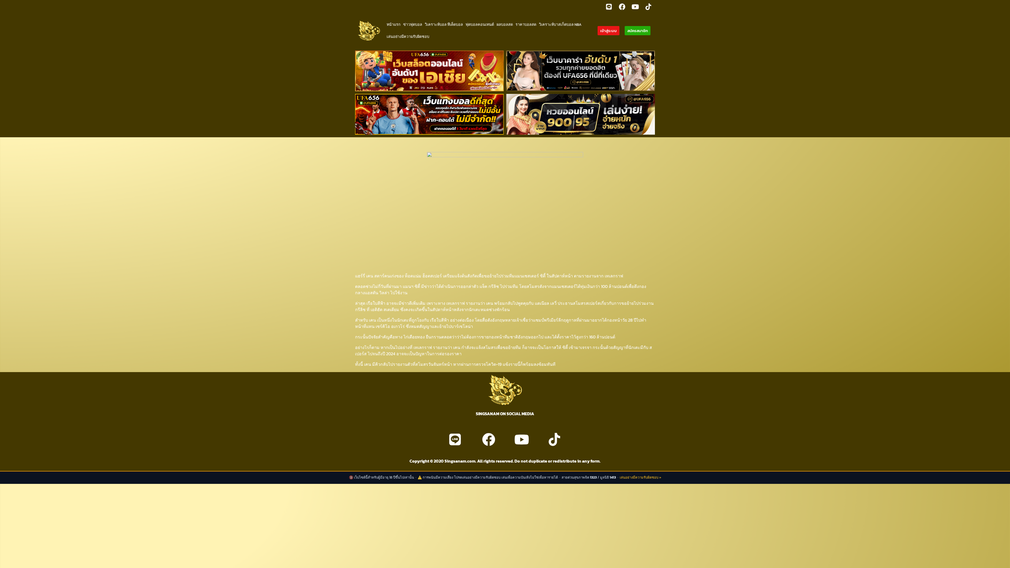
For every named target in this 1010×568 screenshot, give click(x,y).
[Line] (608, 6)
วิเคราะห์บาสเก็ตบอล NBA (560, 24)
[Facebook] (622, 6)
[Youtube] (635, 6)
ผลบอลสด (505, 24)
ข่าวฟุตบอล (412, 24)
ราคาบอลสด (526, 24)
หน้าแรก (394, 24)
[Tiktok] (648, 6)
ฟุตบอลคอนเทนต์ (480, 24)
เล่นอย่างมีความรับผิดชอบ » (640, 477)
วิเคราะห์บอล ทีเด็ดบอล (444, 24)
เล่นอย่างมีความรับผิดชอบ (408, 36)
